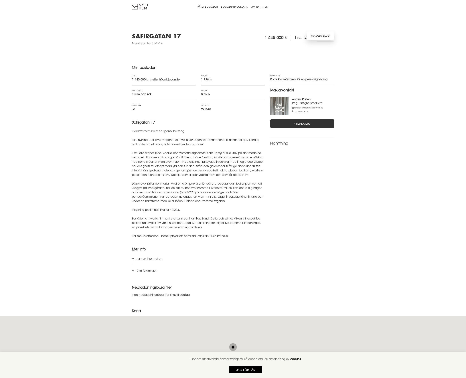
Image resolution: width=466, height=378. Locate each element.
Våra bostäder (208, 6)
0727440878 (301, 111)
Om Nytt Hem (260, 6)
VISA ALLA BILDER (320, 35)
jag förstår (245, 370)
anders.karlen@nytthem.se (308, 107)
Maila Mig (303, 123)
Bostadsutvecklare (234, 6)
